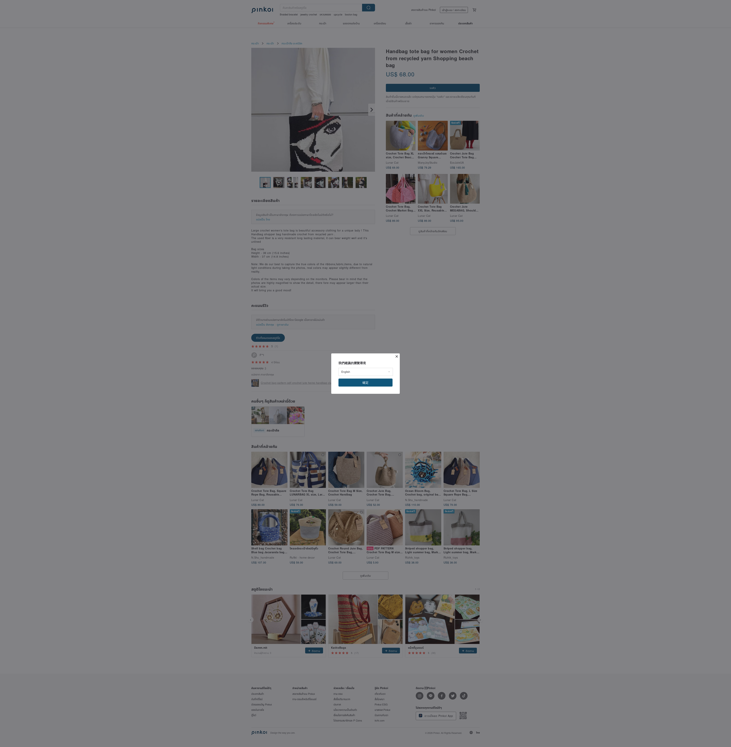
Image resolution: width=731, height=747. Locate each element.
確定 (365, 382)
